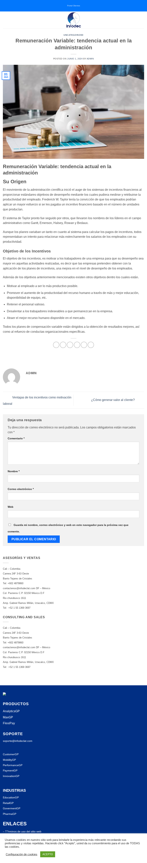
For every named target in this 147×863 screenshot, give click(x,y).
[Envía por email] (77, 345)
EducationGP (11, 797)
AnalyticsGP (11, 711)
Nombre (14, 471)
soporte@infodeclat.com (17, 740)
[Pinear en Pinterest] (84, 345)
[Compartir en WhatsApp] (56, 345)
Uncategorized (73, 35)
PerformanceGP (12, 765)
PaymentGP (10, 770)
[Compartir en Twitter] (70, 345)
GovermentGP (11, 808)
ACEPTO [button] (47, 854)
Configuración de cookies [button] (21, 854)
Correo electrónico (21, 489)
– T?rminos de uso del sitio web (22, 831)
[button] (5, 19)
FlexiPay (9, 723)
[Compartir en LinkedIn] (91, 345)
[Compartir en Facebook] (63, 345)
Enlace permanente (112, 358)
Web (10, 506)
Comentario (16, 438)
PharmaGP (9, 813)
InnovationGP (11, 776)
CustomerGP (11, 754)
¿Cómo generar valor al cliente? (113, 399)
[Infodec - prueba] (73, 19)
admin (90, 59)
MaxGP (8, 717)
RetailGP (8, 803)
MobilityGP (9, 759)
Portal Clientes (73, 6)
